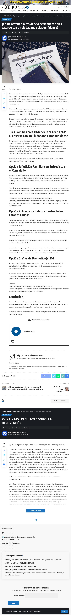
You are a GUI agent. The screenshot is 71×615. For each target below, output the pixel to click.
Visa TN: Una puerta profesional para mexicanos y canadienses (26, 569)
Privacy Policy (26, 611)
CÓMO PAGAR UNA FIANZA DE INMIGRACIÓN (20, 563)
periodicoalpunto (13, 37)
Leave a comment (60, 400)
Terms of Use (36, 611)
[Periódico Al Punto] (17, 7)
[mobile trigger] (3, 7)
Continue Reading (35, 510)
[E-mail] (12, 342)
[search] (58, 6)
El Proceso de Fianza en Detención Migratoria (21, 566)
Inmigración (6, 19)
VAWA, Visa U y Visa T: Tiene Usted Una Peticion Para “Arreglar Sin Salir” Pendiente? (34, 560)
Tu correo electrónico (19, 595)
